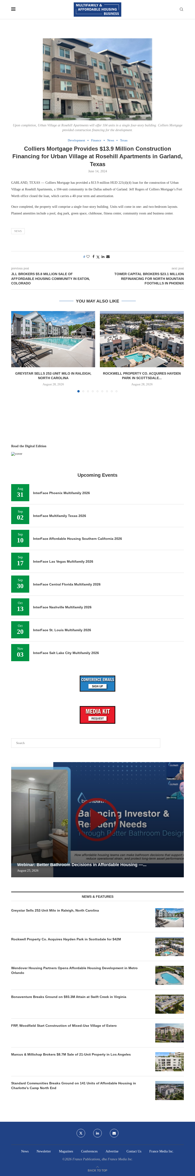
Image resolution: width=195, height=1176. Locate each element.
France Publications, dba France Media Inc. (103, 1159)
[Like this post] (88, 257)
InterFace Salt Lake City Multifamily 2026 (66, 653)
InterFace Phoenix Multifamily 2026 (61, 493)
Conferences (89, 1151)
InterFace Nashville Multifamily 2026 (62, 607)
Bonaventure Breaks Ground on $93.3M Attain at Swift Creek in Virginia (68, 997)
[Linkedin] (97, 1133)
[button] (18, 351)
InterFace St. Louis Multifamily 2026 (62, 630)
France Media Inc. (161, 1151)
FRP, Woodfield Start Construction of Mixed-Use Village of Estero (64, 1025)
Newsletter (44, 1151)
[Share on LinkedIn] (103, 257)
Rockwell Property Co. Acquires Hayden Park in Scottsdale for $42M (66, 939)
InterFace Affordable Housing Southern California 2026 (77, 539)
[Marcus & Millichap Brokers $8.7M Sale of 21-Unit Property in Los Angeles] (169, 1061)
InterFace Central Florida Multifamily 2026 (67, 584)
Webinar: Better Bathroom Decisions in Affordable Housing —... (81, 864)
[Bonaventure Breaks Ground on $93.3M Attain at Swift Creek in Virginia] (169, 1004)
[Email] (114, 1133)
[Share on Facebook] (93, 257)
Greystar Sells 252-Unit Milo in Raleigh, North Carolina (55, 910)
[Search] (181, 9)
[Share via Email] (108, 257)
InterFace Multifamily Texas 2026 (59, 516)
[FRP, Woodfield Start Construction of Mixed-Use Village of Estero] (169, 1032)
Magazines (66, 1151)
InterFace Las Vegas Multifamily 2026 (63, 561)
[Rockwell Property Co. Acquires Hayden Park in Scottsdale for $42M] (142, 339)
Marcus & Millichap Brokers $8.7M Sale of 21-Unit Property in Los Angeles (71, 1054)
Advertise (112, 1151)
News (18, 231)
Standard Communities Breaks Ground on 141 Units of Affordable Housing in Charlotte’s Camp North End (73, 1085)
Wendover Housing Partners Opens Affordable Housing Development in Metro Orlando (74, 970)
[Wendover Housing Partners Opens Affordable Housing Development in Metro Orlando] (169, 975)
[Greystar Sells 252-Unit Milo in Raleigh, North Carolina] (53, 339)
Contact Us (134, 1151)
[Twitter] (81, 1133)
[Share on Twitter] (98, 257)
